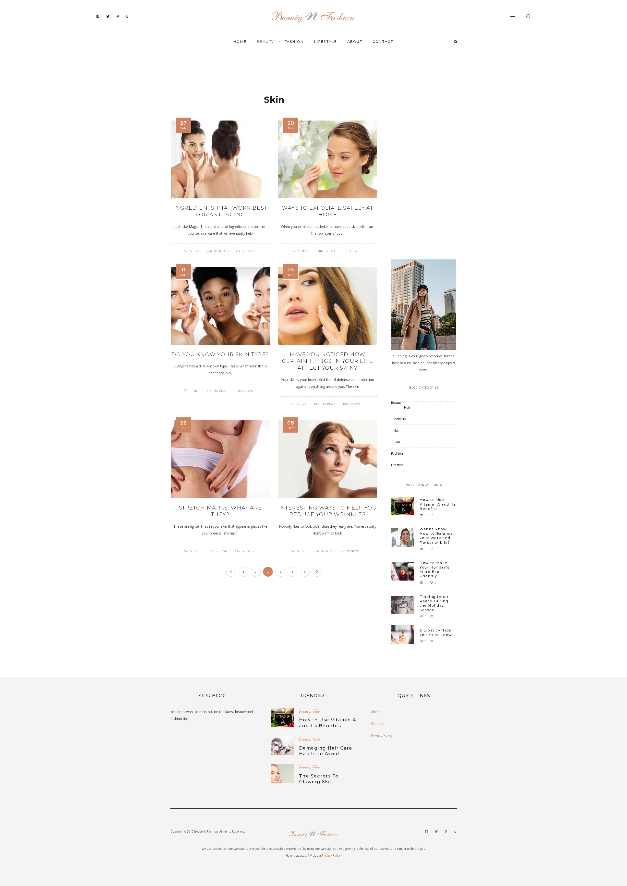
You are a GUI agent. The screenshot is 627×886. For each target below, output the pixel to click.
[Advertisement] (313, 69)
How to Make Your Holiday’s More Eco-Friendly (434, 570)
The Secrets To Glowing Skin (319, 778)
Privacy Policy (382, 735)
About (354, 41)
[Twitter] (108, 16)
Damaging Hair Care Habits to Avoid (325, 750)
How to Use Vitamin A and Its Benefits (438, 504)
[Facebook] (97, 16)
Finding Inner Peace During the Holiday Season (434, 603)
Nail (396, 430)
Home (240, 41)
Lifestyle (325, 41)
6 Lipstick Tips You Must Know (436, 632)
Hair (407, 407)
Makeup (400, 419)
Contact (383, 41)
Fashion (294, 41)
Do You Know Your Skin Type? (220, 354)
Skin (397, 442)
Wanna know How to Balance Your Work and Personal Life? (436, 536)
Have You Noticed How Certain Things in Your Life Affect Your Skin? (327, 361)
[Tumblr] (127, 16)
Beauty (265, 41)
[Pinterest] (118, 16)
